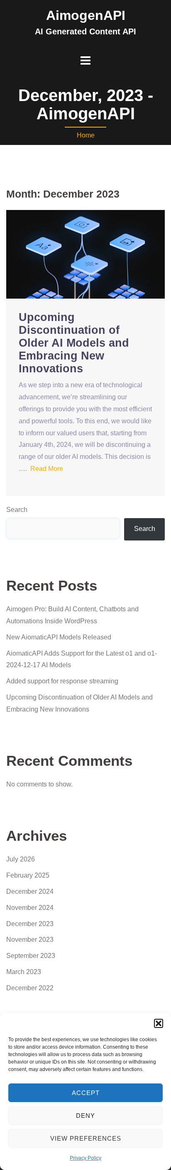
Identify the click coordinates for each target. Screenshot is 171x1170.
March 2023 (23, 971)
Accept (86, 1092)
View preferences (85, 1138)
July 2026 (20, 859)
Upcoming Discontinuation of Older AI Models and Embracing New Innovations (74, 343)
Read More (46, 468)
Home (86, 135)
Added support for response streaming (62, 681)
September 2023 (30, 955)
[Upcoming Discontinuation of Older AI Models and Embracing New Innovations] (85, 253)
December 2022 (30, 987)
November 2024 (30, 907)
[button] (158, 1023)
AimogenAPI (85, 15)
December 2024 (30, 891)
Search (16, 509)
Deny (85, 1115)
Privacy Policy (85, 1158)
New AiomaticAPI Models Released (58, 637)
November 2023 (30, 939)
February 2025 (27, 875)
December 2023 (30, 923)
